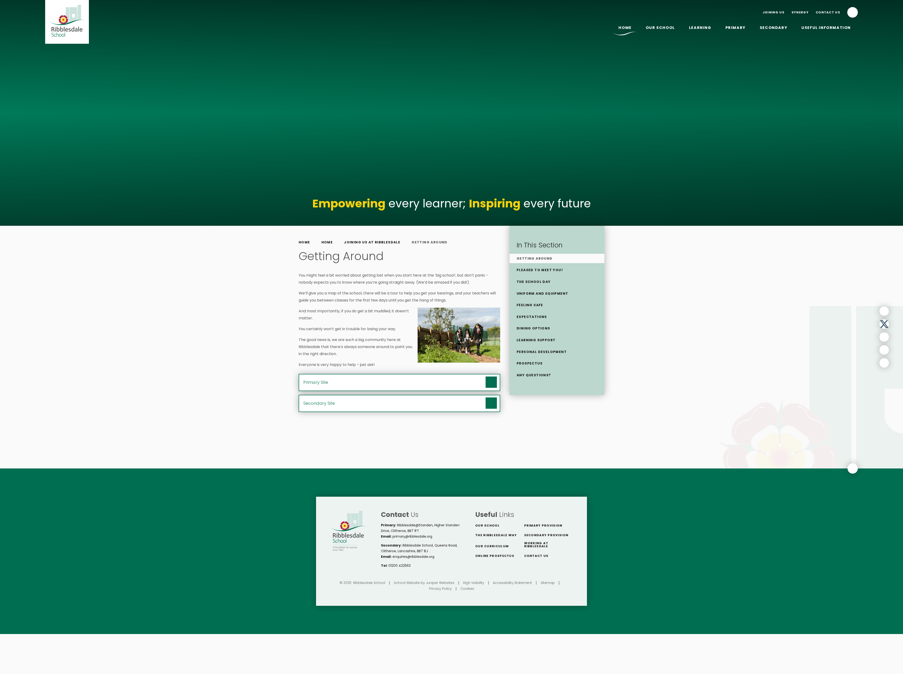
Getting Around (430, 242)
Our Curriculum (492, 546)
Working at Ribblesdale (536, 545)
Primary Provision (543, 525)
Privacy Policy (440, 588)
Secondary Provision (546, 535)
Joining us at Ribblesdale (372, 242)
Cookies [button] (467, 588)
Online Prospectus (494, 555)
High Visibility (473, 582)
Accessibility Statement (512, 582)
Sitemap (548, 582)
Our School (487, 525)
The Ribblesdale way (496, 535)
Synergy (800, 12)
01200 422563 (399, 565)
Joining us (773, 12)
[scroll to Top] (853, 468)
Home (304, 242)
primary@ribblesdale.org (412, 536)
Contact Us (828, 12)
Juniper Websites (440, 582)
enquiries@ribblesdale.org (413, 556)
